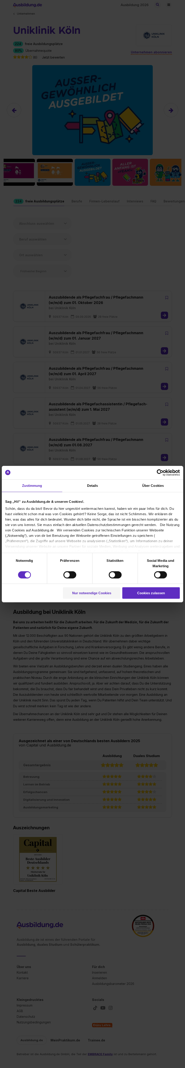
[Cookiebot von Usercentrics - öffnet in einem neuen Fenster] (160, 472)
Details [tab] (92, 485)
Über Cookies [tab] (153, 485)
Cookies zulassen (151, 593)
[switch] (69, 574)
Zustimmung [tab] (32, 485)
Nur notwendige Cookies (91, 593)
